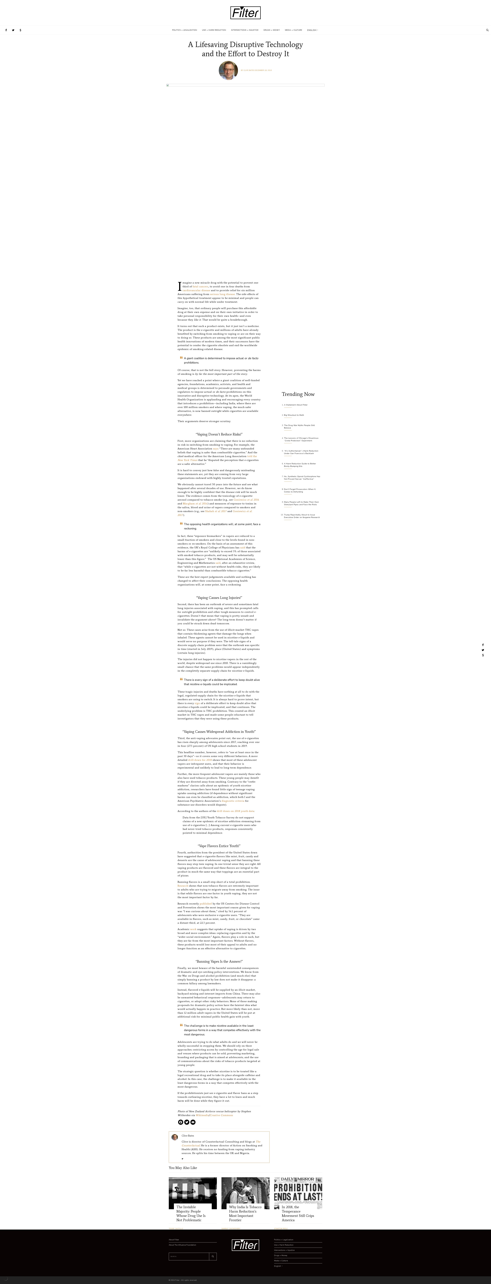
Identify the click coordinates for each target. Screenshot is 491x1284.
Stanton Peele (281, 1229)
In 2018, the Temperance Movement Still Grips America (298, 1213)
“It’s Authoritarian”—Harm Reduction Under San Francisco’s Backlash (301, 452)
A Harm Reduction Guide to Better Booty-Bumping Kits (300, 464)
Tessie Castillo (176, 1229)
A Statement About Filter (296, 405)
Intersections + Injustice (245, 30)
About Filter (174, 1240)
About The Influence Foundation (182, 1245)
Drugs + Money (272, 30)
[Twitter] (187, 1123)
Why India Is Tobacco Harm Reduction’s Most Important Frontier (245, 1213)
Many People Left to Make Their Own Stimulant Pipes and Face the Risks (301, 503)
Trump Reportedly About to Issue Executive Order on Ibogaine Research (302, 516)
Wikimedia (202, 1115)
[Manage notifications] (6, 1278)
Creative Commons (221, 1115)
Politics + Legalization (184, 30)
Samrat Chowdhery (230, 1229)
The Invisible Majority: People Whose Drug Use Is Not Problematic (190, 1213)
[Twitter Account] (13, 30)
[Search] (213, 1256)
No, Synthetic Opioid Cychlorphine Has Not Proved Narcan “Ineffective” (302, 477)
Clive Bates (249, 70)
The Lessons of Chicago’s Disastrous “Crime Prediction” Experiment (301, 439)
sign (197, 703)
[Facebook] (181, 1123)
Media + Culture (293, 30)
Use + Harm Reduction (214, 30)
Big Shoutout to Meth (294, 415)
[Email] (193, 1123)
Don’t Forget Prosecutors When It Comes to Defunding (300, 490)
